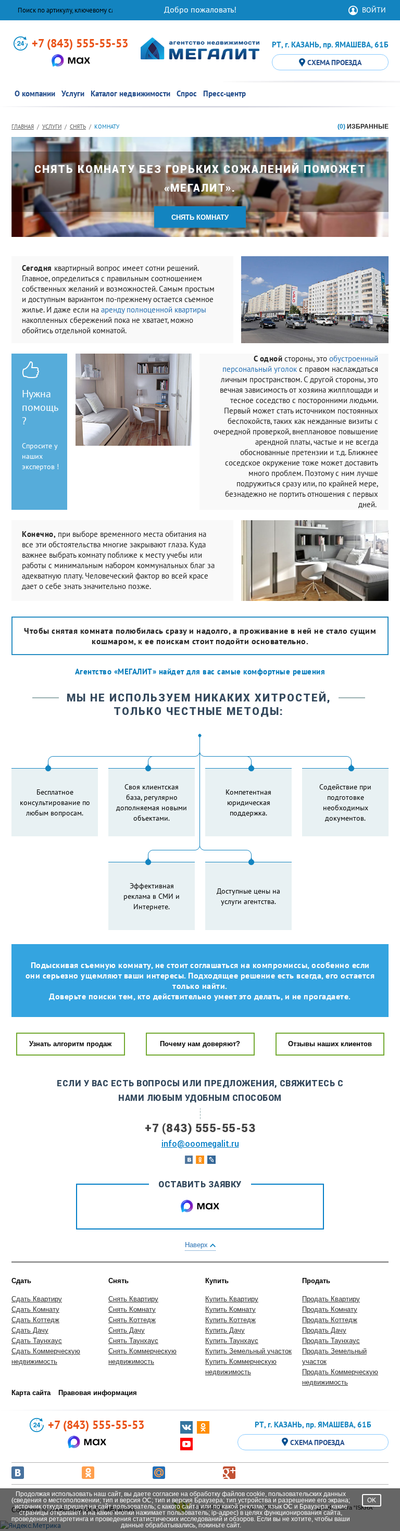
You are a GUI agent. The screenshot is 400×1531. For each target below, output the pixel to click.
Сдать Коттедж (35, 1320)
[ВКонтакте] (17, 1472)
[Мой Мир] (159, 1472)
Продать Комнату (329, 1309)
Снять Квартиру (133, 1299)
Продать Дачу (324, 1330)
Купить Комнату (230, 1309)
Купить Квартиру (231, 1299)
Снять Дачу (126, 1330)
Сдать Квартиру (36, 1299)
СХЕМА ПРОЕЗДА (334, 62)
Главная (22, 126)
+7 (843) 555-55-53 (80, 43)
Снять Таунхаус (133, 1341)
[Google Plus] (229, 1472)
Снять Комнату (132, 1309)
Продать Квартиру (331, 1299)
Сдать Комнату (35, 1309)
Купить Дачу (225, 1330)
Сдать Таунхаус (36, 1341)
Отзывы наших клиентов (330, 1044)
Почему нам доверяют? (200, 1044)
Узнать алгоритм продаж (70, 1044)
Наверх (197, 1245)
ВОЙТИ (374, 10)
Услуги (51, 126)
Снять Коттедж (132, 1320)
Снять (78, 126)
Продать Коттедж (329, 1320)
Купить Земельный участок (248, 1351)
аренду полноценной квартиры (153, 310)
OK (371, 1500)
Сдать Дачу (29, 1330)
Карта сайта (31, 1393)
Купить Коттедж (230, 1320)
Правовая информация (97, 1393)
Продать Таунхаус (331, 1341)
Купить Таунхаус (231, 1341)
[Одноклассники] (88, 1472)
